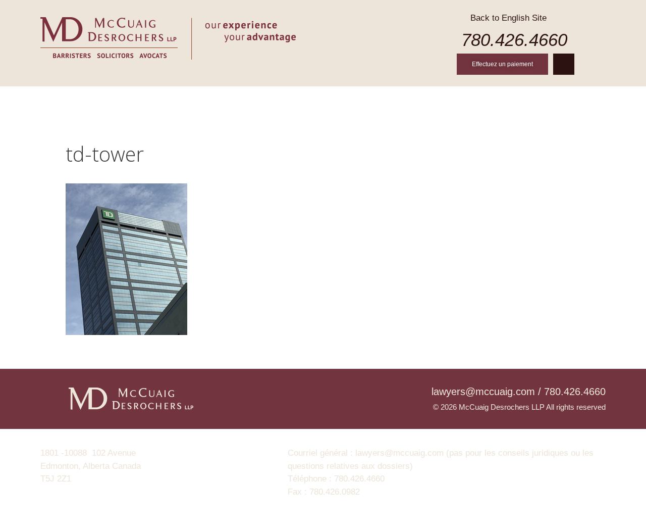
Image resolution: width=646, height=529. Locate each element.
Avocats (241, 98)
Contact (542, 98)
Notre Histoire (171, 98)
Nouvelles (481, 98)
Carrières (416, 98)
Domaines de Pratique (326, 98)
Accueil (102, 98)
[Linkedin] (563, 64)
